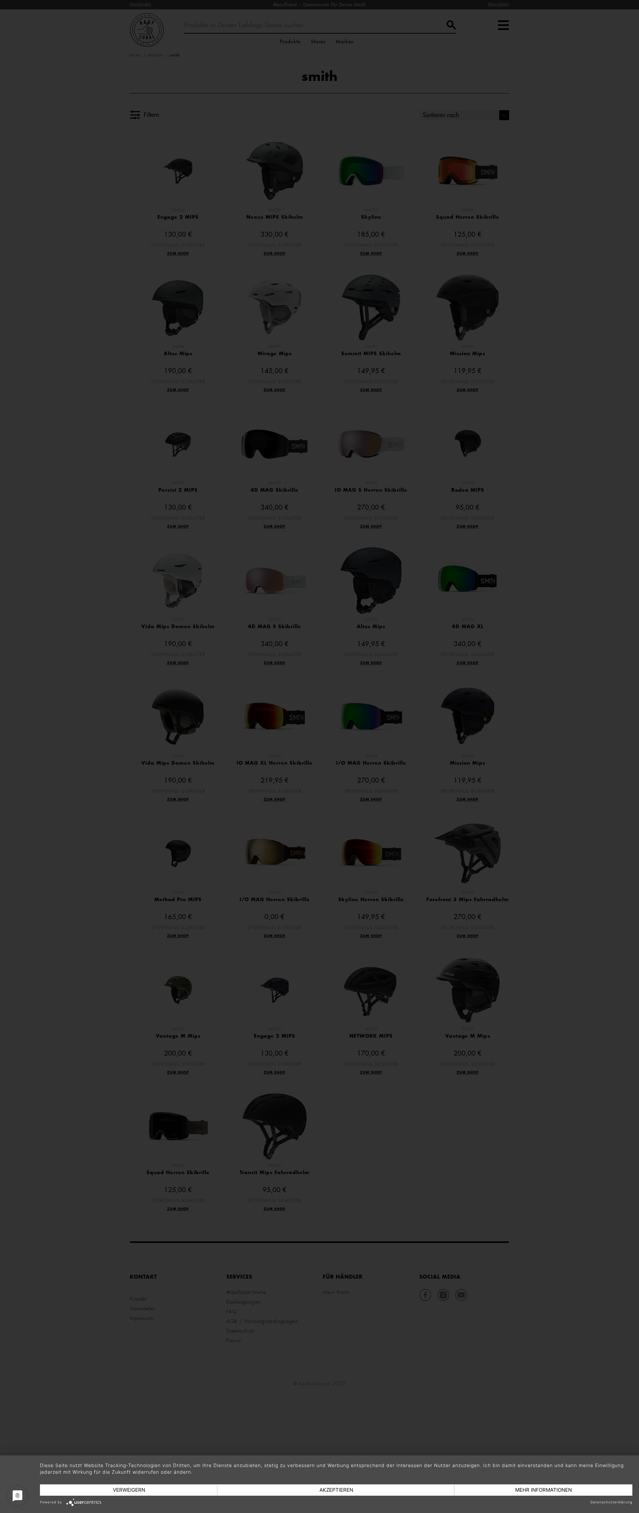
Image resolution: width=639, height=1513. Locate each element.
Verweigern (129, 1490)
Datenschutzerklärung (611, 1502)
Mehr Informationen (543, 1490)
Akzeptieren (336, 1490)
